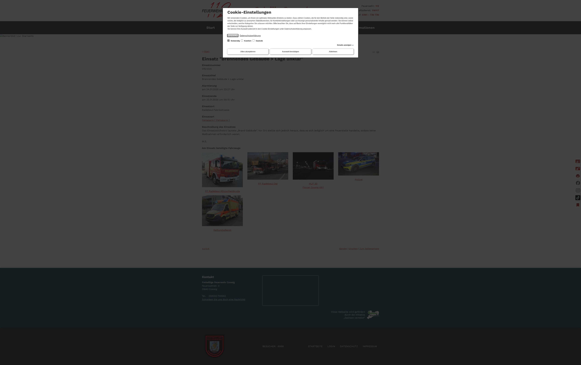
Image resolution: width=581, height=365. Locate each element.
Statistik (259, 41)
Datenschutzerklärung (250, 35)
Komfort (248, 41)
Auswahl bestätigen (290, 52)
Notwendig (235, 41)
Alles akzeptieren (247, 52)
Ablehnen (333, 52)
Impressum (232, 35)
